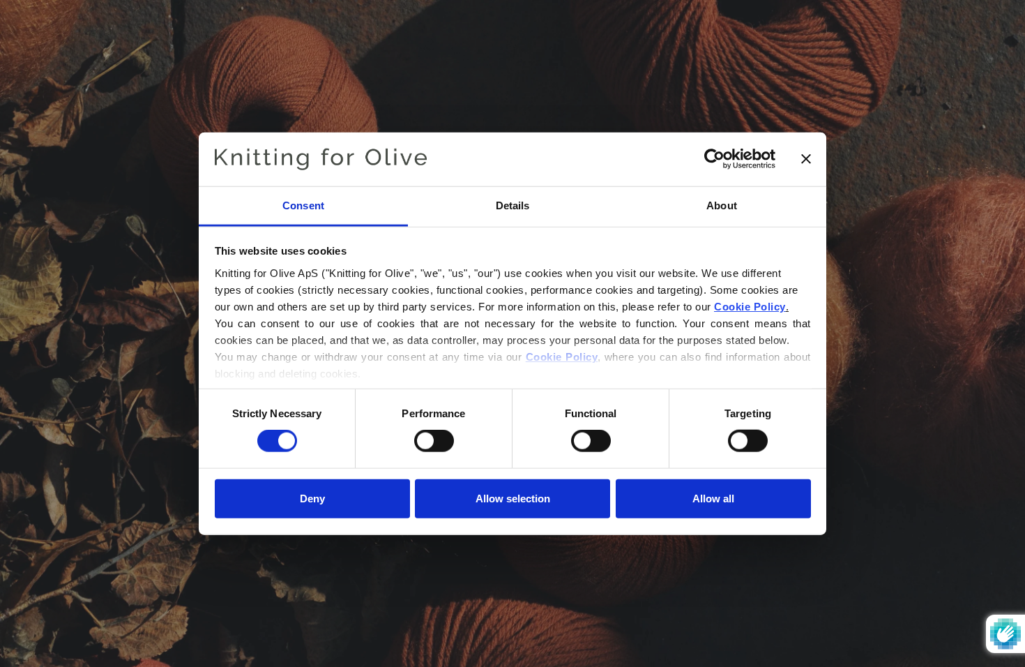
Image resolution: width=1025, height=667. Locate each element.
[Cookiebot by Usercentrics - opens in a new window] (714, 159)
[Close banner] (806, 159)
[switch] (434, 441)
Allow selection (513, 498)
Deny (312, 498)
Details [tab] (513, 205)
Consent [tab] (303, 205)
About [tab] (721, 205)
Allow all (713, 498)
